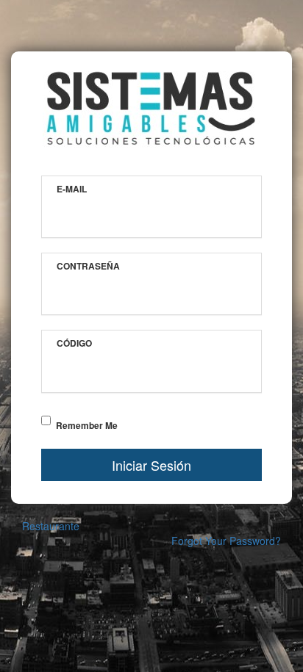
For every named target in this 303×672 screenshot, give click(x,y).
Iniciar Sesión (151, 464)
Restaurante (50, 526)
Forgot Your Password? (226, 540)
